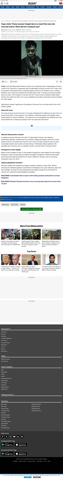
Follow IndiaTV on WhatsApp (30, 209)
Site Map (15, 461)
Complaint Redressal (6, 338)
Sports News (4, 380)
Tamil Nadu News (5, 417)
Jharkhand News (5, 410)
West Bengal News (36, 410)
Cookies (5, 475)
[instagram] (10, 436)
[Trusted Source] (14, 81)
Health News (4, 389)
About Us (3, 334)
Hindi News (4, 344)
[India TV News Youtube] (61, 0)
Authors (3, 349)
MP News (3, 412)
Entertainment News (6, 378)
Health (55, 7)
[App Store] (21, 444)
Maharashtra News (36, 404)
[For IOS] (21, 454)
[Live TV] (60, 3)
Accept (28, 477)
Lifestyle (48, 7)
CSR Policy (39, 461)
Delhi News (4, 406)
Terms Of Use (22, 461)
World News (4, 372)
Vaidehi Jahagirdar (26, 29)
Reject (37, 477)
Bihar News (4, 404)
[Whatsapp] (57, 82)
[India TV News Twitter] (60, 0)
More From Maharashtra (31, 226)
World (17, 7)
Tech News (4, 382)
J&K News (3, 425)
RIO (45, 461)
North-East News (5, 415)
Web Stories (4, 351)
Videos (8, 7)
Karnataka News (5, 427)
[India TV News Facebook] (58, 0)
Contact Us (4, 332)
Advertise (3, 336)
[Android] (56, 0)
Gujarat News (4, 423)
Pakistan (22, 204)
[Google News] (5, 81)
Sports (23, 7)
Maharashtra (8, 20)
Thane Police (14, 204)
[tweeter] (6, 436)
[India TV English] (32, 3)
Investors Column (5, 342)
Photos (43, 7)
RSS (49, 461)
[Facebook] (2, 436)
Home (2, 7)
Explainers (3, 384)
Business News (5, 387)
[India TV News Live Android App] (7, 444)
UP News (3, 419)
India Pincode (4, 361)
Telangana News (36, 408)
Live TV (3, 347)
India (12, 7)
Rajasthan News (36, 406)
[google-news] (21, 436)
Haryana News (5, 408)
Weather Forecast (5, 359)
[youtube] (14, 436)
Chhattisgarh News (6, 421)
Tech (37, 7)
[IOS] (55, 0)
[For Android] (7, 454)
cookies (58, 475)
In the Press (4, 340)
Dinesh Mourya (12, 29)
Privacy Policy (31, 461)
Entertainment (30, 7)
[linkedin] (18, 436)
